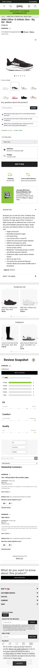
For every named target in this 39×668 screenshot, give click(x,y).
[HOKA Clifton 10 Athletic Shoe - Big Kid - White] (28, 298)
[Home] (20, 6)
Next (36, 303)
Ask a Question (19, 577)
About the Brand (9, 276)
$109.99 (22, 311)
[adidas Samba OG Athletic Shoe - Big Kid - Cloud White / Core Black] (28, 333)
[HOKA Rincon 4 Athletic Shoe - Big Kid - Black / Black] (10, 298)
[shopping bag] (35, 6)
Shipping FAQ (10, 180)
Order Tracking (6, 1)
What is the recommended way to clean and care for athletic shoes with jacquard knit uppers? (18, 124)
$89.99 (3, 311)
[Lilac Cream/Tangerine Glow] (5, 95)
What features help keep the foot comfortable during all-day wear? (20, 114)
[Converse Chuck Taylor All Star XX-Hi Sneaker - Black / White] (10, 333)
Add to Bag (19, 164)
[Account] (29, 6)
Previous (3, 303)
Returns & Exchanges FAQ (28, 180)
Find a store (6, 633)
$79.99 (22, 348)
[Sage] (33, 86)
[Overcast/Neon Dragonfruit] (33, 95)
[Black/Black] (24, 95)
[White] (5, 86)
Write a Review (19, 373)
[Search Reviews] (36, 458)
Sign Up (5, 615)
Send (33, 107)
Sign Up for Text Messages (10, 619)
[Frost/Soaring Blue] (24, 86)
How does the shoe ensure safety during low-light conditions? (18, 119)
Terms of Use (26, 627)
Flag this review (6, 507)
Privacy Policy (9, 653)
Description (7, 210)
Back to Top (19, 558)
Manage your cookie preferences (18, 649)
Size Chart (8, 137)
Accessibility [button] (33, 1)
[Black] (15, 86)
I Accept (19, 663)
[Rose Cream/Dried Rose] (15, 95)
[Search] (11, 6)
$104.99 (4, 347)
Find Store (32, 637)
